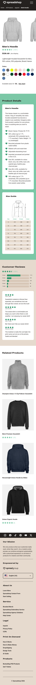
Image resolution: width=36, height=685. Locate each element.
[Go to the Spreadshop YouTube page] (25, 535)
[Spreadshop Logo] (12, 2)
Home (2, 7)
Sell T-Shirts (7, 667)
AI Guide (6, 653)
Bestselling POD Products (11, 664)
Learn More (7, 590)
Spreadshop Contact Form (11, 593)
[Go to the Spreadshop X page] (31, 535)
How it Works (7, 642)
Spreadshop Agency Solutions (13, 612)
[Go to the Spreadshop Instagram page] (5, 535)
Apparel (17, 7)
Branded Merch (8, 607)
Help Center (7, 615)
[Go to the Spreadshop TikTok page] (15, 535)
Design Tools (7, 651)
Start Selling (7, 596)
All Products (9, 7)
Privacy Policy (7, 629)
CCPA (5, 632)
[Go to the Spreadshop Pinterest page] (20, 535)
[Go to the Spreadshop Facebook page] (10, 535)
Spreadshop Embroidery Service (13, 610)
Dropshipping (7, 648)
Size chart (22, 84)
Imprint (5, 626)
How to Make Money (10, 645)
